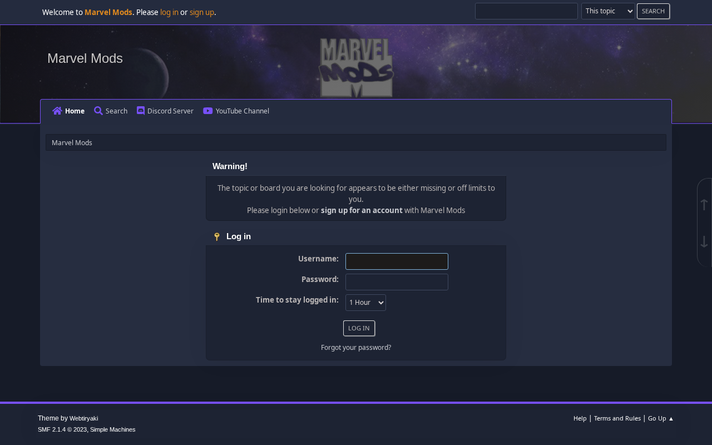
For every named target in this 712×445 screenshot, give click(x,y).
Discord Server (170, 111)
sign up (202, 12)
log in (169, 12)
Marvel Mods (85, 58)
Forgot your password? (356, 347)
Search (116, 111)
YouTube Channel (242, 111)
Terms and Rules (617, 418)
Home (75, 111)
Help (580, 418)
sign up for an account (362, 210)
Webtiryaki (84, 418)
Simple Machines (113, 429)
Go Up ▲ (661, 418)
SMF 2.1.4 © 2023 (62, 429)
